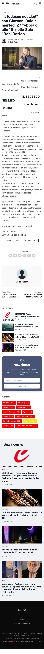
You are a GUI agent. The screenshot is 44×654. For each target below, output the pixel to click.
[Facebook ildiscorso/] (19, 610)
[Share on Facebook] (10, 255)
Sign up (22, 619)
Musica (18, 240)
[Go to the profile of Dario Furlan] (4, 41)
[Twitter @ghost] (25, 610)
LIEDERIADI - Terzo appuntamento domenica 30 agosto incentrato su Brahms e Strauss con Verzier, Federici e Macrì (21, 477)
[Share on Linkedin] (24, 255)
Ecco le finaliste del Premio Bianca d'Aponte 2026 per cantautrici (19, 551)
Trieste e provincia (30, 240)
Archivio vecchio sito (22, 624)
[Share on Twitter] (15, 255)
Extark (39, 642)
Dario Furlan (14, 42)
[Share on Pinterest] (29, 255)
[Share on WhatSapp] (34, 255)
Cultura (6, 12)
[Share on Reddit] (20, 255)
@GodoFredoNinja (21, 642)
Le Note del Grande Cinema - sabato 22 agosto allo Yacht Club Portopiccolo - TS (22, 515)
